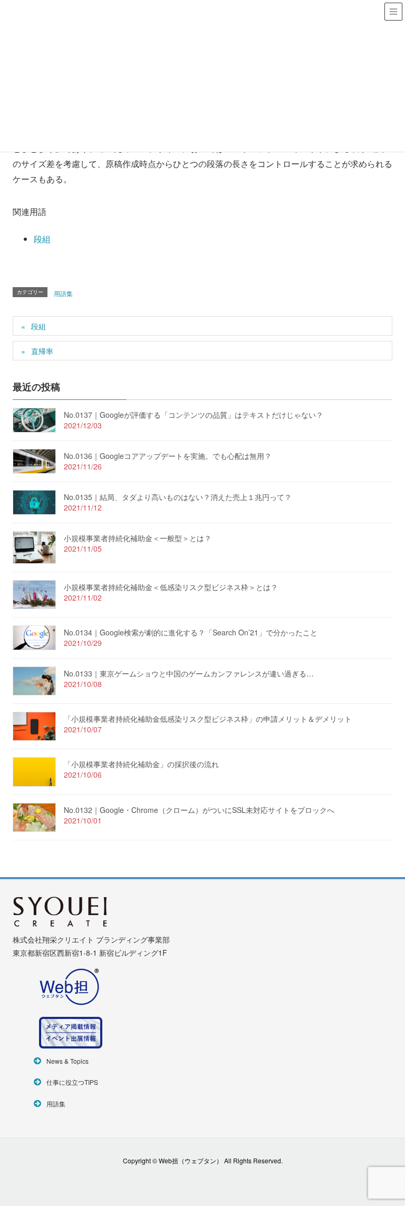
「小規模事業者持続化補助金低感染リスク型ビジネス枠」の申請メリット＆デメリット (208, 718)
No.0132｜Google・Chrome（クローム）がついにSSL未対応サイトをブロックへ (199, 810)
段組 (42, 239)
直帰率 (42, 351)
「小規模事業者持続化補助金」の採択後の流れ (141, 764)
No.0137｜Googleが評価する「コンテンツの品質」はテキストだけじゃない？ (193, 414)
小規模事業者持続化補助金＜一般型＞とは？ (137, 538)
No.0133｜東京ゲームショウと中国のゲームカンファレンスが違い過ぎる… (189, 673)
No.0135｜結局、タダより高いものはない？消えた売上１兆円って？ (178, 497)
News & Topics (67, 1060)
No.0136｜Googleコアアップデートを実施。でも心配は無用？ (168, 455)
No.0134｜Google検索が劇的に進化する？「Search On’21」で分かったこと (190, 632)
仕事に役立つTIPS (72, 1081)
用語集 (63, 293)
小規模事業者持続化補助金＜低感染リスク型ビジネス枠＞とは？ (171, 587)
